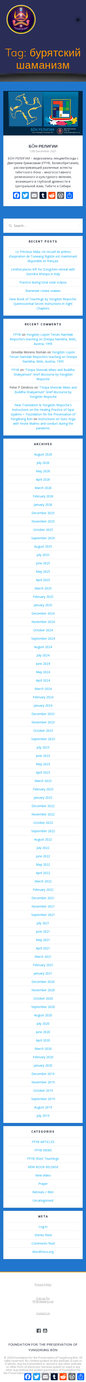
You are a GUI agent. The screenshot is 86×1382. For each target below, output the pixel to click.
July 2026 (43, 463)
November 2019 (43, 1082)
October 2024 (43, 630)
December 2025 (43, 513)
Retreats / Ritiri (43, 1192)
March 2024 (43, 689)
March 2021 (43, 956)
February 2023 (43, 789)
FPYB (17, 334)
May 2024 (43, 672)
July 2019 (43, 1115)
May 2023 (43, 764)
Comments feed (43, 1243)
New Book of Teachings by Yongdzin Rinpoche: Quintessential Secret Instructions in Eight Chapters (43, 303)
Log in (43, 1227)
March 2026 (43, 488)
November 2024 (43, 622)
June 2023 (43, 756)
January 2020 (43, 1065)
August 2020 (43, 1015)
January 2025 (43, 605)
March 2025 (43, 588)
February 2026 (43, 496)
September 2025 (43, 538)
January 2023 (43, 797)
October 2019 (43, 1090)
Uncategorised (43, 1200)
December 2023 (43, 714)
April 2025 (43, 580)
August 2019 (43, 1107)
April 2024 (43, 680)
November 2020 (43, 990)
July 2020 (43, 1023)
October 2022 (43, 823)
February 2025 (43, 597)
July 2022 (43, 848)
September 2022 (43, 831)
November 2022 (43, 814)
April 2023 (43, 772)
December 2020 (43, 982)
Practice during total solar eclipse (43, 282)
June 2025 (43, 563)
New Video (43, 1175)
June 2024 (43, 663)
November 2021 (43, 906)
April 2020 (43, 1040)
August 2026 (43, 454)
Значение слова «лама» (43, 291)
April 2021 (43, 948)
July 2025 (43, 555)
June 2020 (43, 1032)
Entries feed (43, 1235)
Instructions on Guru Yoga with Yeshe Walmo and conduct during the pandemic (44, 423)
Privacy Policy (43, 1284)
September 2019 (43, 1099)
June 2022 (43, 856)
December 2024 (43, 613)
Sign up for (43, 1298)
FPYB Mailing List (43, 1301)
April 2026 (43, 479)
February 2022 (43, 889)
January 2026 (43, 504)
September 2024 (43, 638)
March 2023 (43, 781)
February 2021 (43, 965)
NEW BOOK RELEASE (43, 1167)
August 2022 (43, 839)
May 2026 (43, 471)
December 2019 (43, 1074)
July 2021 (43, 923)
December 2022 (43, 806)
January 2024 (43, 705)
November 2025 (43, 521)
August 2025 (43, 546)
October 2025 (43, 530)
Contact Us (43, 1313)
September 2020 (43, 1007)
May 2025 (43, 571)
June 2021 (43, 931)
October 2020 (43, 998)
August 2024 (43, 647)
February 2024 (43, 697)
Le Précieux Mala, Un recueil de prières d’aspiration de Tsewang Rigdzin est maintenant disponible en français (43, 256)
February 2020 (43, 1057)
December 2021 (43, 898)
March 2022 (43, 881)
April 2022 (43, 873)
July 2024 (43, 655)
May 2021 (43, 940)
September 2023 (43, 739)
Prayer (43, 1184)
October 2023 (43, 730)
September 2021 (43, 915)
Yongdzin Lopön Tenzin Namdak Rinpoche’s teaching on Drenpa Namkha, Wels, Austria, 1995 (43, 339)
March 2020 (43, 1049)
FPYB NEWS (43, 1150)
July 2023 (43, 747)
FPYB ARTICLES (43, 1142)
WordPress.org (43, 1252)
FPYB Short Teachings (43, 1158)
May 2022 (43, 864)
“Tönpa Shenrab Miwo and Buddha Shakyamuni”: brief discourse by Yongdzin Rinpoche (44, 374)
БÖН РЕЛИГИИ (43, 146)
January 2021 (43, 973)
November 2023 (43, 722)
